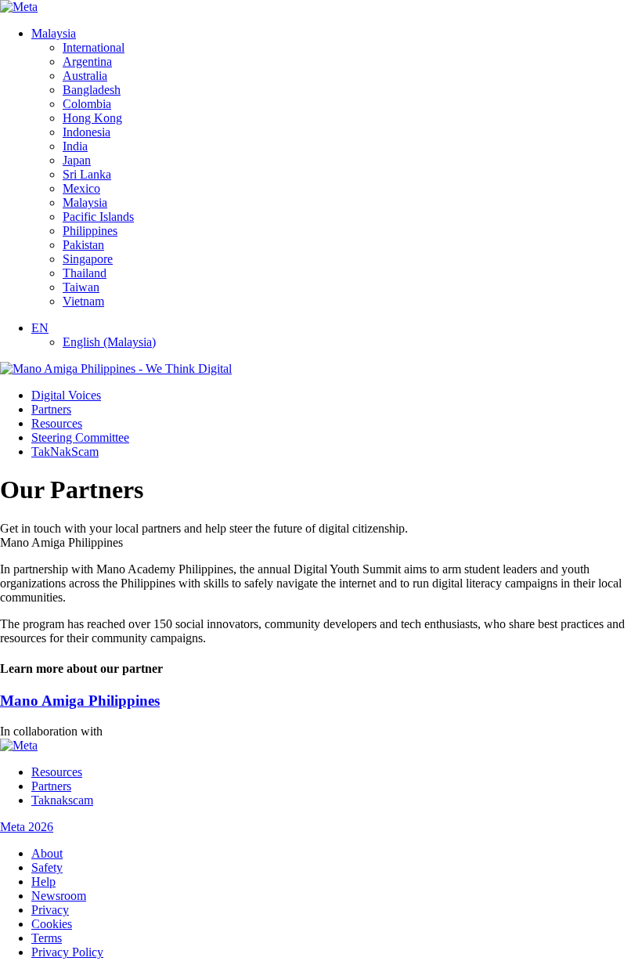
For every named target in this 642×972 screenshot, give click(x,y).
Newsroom (58, 895)
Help (43, 881)
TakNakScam (65, 451)
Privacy (50, 909)
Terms (46, 938)
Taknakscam (62, 800)
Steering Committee (80, 437)
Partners (51, 409)
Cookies (51, 923)
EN (40, 327)
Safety (47, 867)
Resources (56, 423)
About (47, 853)
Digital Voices (66, 395)
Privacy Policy (67, 952)
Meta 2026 (26, 826)
